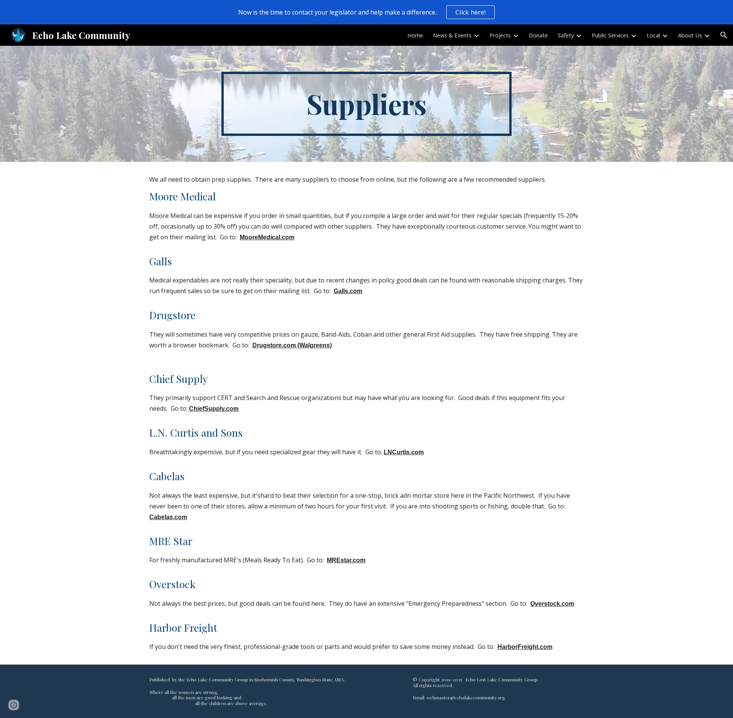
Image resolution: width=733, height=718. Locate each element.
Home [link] (415, 35)
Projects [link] (500, 35)
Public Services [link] (610, 35)
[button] (724, 35)
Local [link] (653, 35)
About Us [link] (690, 35)
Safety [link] (566, 35)
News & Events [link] (452, 35)
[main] (366, 104)
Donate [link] (538, 35)
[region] (366, 12)
